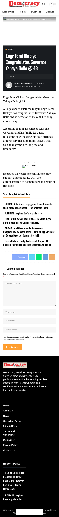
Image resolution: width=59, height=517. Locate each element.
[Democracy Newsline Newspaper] (24, 4)
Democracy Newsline (22, 83)
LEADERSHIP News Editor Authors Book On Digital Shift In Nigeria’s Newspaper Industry (27, 220)
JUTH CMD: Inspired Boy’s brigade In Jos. (24, 213)
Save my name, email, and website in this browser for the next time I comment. (30, 338)
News (10, 49)
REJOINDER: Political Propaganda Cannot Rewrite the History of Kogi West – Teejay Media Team (27, 206)
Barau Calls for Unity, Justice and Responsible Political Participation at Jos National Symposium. (27, 243)
